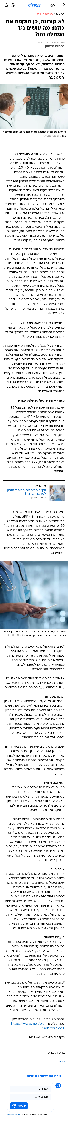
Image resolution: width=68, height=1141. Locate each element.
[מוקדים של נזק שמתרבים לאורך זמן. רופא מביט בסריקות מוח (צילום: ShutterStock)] (34, 111)
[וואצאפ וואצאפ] (13, 5)
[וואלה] (34, 5)
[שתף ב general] (6, 5)
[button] (52, 5)
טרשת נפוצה (58, 1061)
